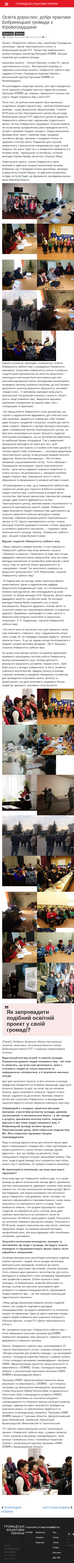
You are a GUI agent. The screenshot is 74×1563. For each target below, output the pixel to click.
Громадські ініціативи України (37, 3)
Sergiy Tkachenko (16, 37)
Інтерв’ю (39, 1537)
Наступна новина (56, 1507)
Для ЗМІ (56, 1558)
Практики (8, 33)
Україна (19, 33)
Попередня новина (11, 1509)
